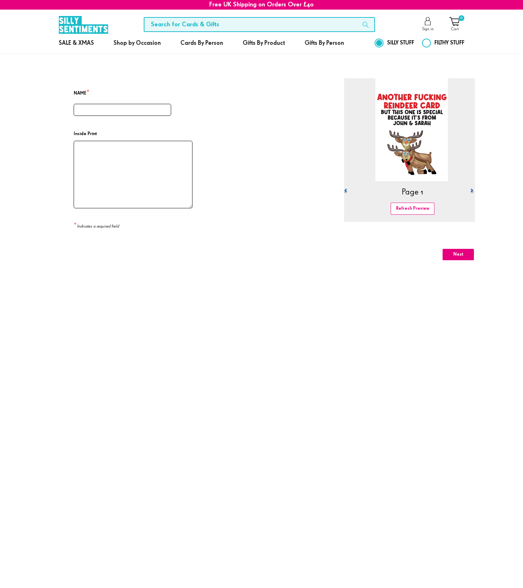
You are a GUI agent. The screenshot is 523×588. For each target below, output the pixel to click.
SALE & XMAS (76, 43)
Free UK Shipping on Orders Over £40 (261, 4)
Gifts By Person (324, 43)
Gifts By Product (264, 43)
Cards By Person (201, 43)
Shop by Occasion (137, 43)
